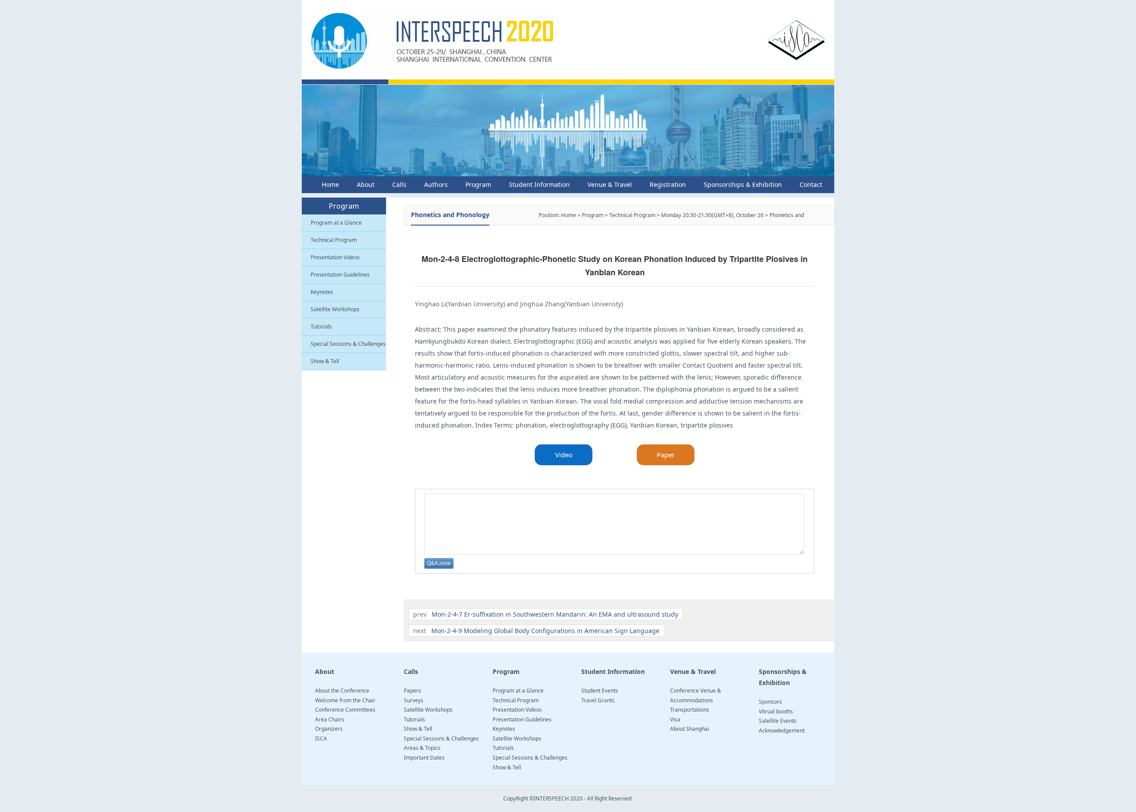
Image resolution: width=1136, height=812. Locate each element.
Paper (665, 454)
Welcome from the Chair (345, 700)
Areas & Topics (422, 748)
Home (330, 184)
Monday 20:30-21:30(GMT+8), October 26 (712, 215)
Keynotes (322, 292)
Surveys (413, 700)
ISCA (321, 738)
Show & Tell (325, 361)
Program (478, 184)
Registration (668, 184)
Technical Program (334, 240)
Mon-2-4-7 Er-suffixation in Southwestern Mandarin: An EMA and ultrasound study (555, 614)
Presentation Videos (335, 257)
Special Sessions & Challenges (348, 344)
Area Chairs (329, 719)
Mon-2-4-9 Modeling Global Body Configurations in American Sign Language (545, 630)
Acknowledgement (782, 730)
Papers (412, 690)
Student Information (539, 184)
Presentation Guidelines (340, 274)
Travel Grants (598, 700)
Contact (811, 184)
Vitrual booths (776, 711)
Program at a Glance (336, 222)
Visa (675, 719)
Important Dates (424, 757)
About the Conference (342, 690)
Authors (436, 184)
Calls (399, 184)
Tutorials (321, 326)
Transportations (689, 709)
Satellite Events (778, 721)
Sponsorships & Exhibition (743, 184)
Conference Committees (345, 709)
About (366, 184)
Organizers (329, 729)
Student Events (599, 690)
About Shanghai (689, 729)
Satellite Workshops (335, 309)
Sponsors (770, 701)
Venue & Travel (610, 184)
